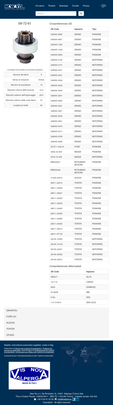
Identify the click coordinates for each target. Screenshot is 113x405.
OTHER (10, 335)
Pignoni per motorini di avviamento (28, 348)
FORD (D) (11, 316)
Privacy (86, 5)
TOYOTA (10, 328)
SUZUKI (10, 322)
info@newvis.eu (65, 399)
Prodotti (51, 5)
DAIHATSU (11, 310)
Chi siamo (41, 5)
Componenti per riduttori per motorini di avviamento (34, 352)
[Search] (81, 13)
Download (63, 5)
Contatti (75, 5)
